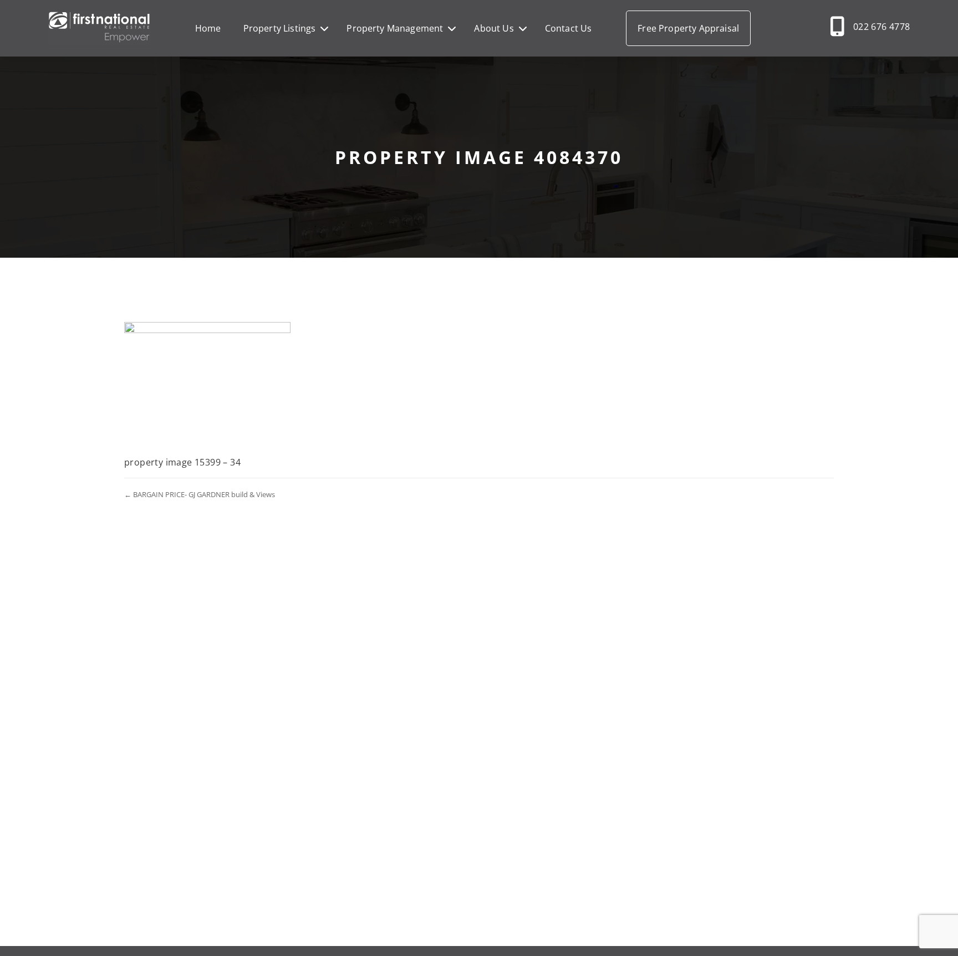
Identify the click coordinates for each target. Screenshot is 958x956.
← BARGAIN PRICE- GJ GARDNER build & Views (199, 494)
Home (208, 28)
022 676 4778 (881, 27)
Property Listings (279, 28)
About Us (493, 28)
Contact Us (568, 28)
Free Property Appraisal (688, 28)
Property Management (394, 28)
